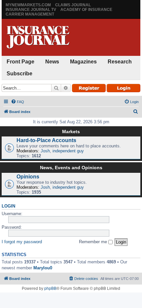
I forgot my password (22, 241)
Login (8, 206)
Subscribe (19, 73)
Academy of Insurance (86, 9)
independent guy (68, 150)
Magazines (83, 61)
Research (120, 61)
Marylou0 (42, 267)
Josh (45, 150)
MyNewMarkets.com (28, 5)
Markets (71, 131)
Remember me (93, 241)
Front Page (20, 61)
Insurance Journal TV (31, 9)
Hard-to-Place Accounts (46, 140)
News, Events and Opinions (71, 167)
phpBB (50, 288)
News (52, 61)
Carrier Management (30, 14)
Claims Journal (73, 5)
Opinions (28, 176)
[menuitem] (17, 102)
